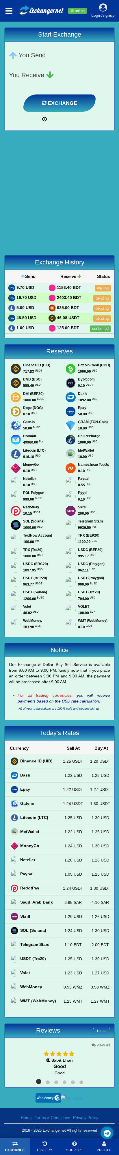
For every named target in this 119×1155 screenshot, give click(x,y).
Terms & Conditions (52, 1117)
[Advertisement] (59, 196)
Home (26, 1117)
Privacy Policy (85, 1117)
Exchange (61, 103)
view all (103, 1045)
